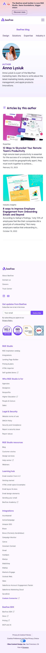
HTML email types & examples (13, 485)
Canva (4, 542)
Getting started (8, 480)
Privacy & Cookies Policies (22, 635)
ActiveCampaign (8, 520)
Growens (25, 647)
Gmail (4, 550)
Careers (5, 284)
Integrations (7, 355)
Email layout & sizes (9, 489)
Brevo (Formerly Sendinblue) (13, 533)
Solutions (16, 35)
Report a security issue (11, 429)
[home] (7, 19)
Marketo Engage (8, 572)
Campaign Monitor (9, 537)
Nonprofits (6, 392)
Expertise (28, 35)
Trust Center (7, 289)
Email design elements (11, 493)
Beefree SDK (8, 607)
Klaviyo (5, 559)
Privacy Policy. (7, 320)
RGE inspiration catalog (11, 351)
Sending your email (9, 498)
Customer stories (9, 452)
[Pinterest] (8, 295)
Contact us (6, 280)
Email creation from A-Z (11, 476)
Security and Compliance (11, 425)
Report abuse (7, 434)
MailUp (5, 568)
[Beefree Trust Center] (7, 330)
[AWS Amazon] (28, 330)
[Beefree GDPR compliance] (17, 330)
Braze (4, 529)
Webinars (5, 465)
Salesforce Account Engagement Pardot (17, 585)
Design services (8, 456)
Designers (6, 388)
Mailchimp (6, 563)
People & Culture (8, 401)
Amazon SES (7, 524)
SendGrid (5, 594)
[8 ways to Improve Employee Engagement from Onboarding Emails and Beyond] (23, 188)
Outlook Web (7, 576)
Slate (4, 581)
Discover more (19, 12)
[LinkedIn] (3, 295)
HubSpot (5, 555)
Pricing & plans (7, 364)
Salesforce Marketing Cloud (13, 590)
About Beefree (8, 276)
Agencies (5, 384)
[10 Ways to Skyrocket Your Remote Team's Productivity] (23, 127)
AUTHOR (6, 64)
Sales (4, 405)
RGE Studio (7, 346)
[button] (42, 20)
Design (6, 35)
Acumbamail (6, 516)
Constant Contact (9, 546)
